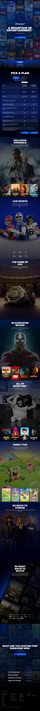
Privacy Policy (12, 697)
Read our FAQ (28, 672)
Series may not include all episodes (10, 130)
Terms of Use (12, 695)
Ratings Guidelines (21, 697)
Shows (3, 696)
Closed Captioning (21, 696)
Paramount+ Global (4, 705)
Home (3, 695)
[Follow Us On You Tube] (33, 695)
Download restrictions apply (10, 129)
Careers (20, 698)
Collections (3, 698)
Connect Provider (28, 680)
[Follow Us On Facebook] (28, 695)
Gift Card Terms (13, 696)
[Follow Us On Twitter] (30, 695)
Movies (3, 697)
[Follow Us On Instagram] (35, 695)
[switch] (20, 77)
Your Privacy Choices (13, 698)
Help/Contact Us (21, 695)
